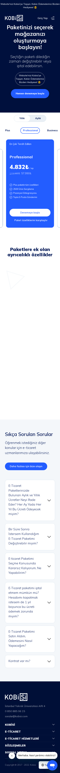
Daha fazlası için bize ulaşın (26, 466)
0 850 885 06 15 (15, 711)
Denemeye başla (30, 212)
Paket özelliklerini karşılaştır (31, 220)
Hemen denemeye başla (30, 93)
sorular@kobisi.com (16, 716)
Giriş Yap (43, 18)
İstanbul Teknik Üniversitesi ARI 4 (25, 706)
